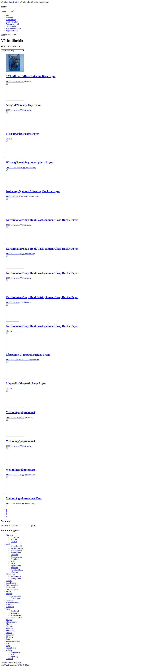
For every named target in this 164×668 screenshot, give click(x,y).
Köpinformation (12, 30)
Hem (3, 35)
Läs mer (9, 139)
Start (7, 15)
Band (8, 544)
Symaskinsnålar (16, 617)
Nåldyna (9, 620)
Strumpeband (16, 579)
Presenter (9, 626)
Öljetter (8, 624)
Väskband (14, 572)
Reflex (13, 561)
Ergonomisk (15, 652)
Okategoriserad (11, 622)
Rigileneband (16, 566)
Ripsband (14, 568)
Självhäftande (16, 576)
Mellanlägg (10, 607)
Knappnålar (15, 613)
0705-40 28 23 (23, 665)
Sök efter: (4, 526)
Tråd (7, 643)
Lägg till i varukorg (28, 168)
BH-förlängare (16, 550)
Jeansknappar (16, 596)
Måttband (9, 604)
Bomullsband (16, 553)
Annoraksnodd (16, 546)
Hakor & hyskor (12, 589)
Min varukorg (11, 20)
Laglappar (9, 600)
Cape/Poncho (11, 583)
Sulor (8, 639)
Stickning (9, 637)
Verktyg (9, 650)
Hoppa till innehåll (8, 11)
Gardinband (10, 587)
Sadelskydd (10, 630)
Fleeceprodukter (12, 585)
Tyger (8, 646)
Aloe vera (9, 535)
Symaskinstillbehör (13, 641)
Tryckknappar (16, 598)
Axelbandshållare (17, 548)
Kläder (8, 592)
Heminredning (11, 26)
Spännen (9, 633)
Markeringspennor (13, 602)
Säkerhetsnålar (16, 615)
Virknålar (9, 659)
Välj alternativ (25, 81)
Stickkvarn (10, 635)
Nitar (12, 654)
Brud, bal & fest (12, 22)
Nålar (8, 609)
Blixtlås (9, 581)
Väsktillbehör (11, 648)
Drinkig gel (15, 537)
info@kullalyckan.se (9, 665)
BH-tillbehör (10, 574)
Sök (33, 526)
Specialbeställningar (13, 28)
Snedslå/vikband (17, 570)
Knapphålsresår (16, 557)
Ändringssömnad (12, 24)
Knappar (9, 594)
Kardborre (14, 555)
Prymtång (14, 656)
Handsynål (15, 611)
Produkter (9, 17)
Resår (13, 563)
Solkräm (14, 542)
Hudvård (14, 540)
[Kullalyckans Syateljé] (10, 2)
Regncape (9, 628)
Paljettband (15, 559)
